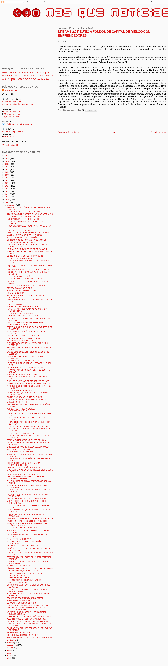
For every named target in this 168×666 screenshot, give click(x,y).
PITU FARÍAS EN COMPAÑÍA (19, 539)
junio (9, 653)
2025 (7, 158)
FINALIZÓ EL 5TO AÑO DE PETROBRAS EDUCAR (28, 381)
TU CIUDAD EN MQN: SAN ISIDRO (21, 242)
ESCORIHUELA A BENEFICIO (19, 230)
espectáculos (9, 75)
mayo (9, 655)
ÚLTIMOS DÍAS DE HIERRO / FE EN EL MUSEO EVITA (30, 519)
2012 (7, 194)
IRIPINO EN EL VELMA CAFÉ (19, 600)
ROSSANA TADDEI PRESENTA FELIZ (22, 474)
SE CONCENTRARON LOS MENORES (23, 528)
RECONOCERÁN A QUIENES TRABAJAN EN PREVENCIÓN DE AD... (25, 464)
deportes (23, 72)
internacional (26, 75)
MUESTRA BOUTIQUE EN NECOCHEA (23, 571)
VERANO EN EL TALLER (17, 402)
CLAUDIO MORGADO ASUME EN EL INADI (25, 397)
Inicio (114, 132)
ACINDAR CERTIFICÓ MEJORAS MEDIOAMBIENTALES (21, 410)
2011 (7, 197)
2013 (7, 191)
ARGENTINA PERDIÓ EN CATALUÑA (22, 307)
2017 (7, 180)
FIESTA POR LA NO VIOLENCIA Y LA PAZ (24, 212)
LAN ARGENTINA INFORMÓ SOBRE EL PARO (26, 400)
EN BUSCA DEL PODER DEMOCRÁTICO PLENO (27, 427)
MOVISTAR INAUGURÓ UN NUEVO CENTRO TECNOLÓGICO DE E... (26, 324)
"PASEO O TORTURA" (16, 304)
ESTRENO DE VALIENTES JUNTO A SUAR (25, 256)
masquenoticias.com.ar (13, 101)
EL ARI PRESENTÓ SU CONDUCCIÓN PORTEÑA (27, 605)
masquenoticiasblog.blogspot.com (18, 104)
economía (35, 72)
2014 (7, 188)
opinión (6, 79)
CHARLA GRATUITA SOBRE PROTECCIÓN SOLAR (28, 621)
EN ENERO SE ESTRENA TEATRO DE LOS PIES (27, 546)
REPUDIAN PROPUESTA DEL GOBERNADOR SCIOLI (29, 638)
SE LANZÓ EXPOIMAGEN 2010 (20, 341)
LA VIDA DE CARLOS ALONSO (20, 313)
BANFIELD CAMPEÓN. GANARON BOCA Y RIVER (28, 499)
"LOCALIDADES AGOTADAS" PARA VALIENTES (27, 286)
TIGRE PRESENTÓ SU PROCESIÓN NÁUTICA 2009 (29, 616)
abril (9, 658)
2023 (7, 164)
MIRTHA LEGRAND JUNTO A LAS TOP (23, 217)
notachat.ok (8, 136)
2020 (7, 172)
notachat (49, 76)
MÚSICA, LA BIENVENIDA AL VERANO (23, 374)
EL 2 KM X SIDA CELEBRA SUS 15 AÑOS (24, 580)
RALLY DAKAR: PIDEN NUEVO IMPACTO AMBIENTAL (29, 233)
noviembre (12, 640)
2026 (7, 156)
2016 (7, 183)
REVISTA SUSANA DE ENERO (19, 288)
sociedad (29, 79)
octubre (10, 643)
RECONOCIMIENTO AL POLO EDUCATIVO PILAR (28, 270)
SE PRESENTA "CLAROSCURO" (20, 390)
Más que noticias (13, 90)
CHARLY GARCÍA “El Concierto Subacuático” (25, 367)
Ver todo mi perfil (10, 145)
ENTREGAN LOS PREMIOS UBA (20, 433)
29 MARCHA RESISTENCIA (18, 566)
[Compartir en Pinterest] (96, 110)
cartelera (12, 72)
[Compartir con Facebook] (93, 110)
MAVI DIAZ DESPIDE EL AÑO (19, 277)
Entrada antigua (158, 132)
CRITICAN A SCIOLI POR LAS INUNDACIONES (26, 240)
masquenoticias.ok (12, 111)
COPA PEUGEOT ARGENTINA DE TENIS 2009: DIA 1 (29, 384)
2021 (7, 169)
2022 (7, 167)
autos (4, 73)
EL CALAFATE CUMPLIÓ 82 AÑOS (21, 603)
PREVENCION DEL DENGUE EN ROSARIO (25, 316)
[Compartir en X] (91, 110)
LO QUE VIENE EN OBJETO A (19, 258)
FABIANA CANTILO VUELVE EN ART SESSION (26, 440)
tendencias (43, 79)
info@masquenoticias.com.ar (18, 124)
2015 (7, 186)
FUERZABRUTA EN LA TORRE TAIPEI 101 (25, 219)
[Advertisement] (105, 122)
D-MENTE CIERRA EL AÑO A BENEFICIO (24, 467)
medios (40, 75)
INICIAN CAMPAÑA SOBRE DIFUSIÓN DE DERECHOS (30, 214)
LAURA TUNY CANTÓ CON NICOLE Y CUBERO (27, 521)
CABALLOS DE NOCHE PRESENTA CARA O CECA (28, 447)
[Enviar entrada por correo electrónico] (83, 110)
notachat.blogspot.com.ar (14, 131)
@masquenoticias (12, 116)
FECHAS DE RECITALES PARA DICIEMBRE (25, 598)
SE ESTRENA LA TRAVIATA (18, 633)
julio (9, 650)
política (16, 79)
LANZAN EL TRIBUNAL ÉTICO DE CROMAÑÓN (27, 249)
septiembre (12, 645)
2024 (7, 161)
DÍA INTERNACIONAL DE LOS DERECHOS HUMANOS (30, 568)
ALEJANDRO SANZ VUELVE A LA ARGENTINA (26, 619)
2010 (7, 199)
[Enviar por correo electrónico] (86, 110)
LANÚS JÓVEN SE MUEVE (18, 578)
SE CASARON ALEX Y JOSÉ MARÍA (22, 237)
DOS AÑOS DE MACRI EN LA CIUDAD (23, 361)
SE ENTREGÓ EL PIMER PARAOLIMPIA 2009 (26, 279)
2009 (7, 202)
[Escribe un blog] (88, 110)
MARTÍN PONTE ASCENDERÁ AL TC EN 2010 (26, 235)
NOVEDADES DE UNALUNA (18, 449)
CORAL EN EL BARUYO (17, 582)
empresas (47, 72)
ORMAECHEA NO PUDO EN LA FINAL (23, 635)
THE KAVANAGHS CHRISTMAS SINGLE (23, 338)
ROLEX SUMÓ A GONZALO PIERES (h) (23, 336)
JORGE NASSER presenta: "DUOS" (21, 291)
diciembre (11, 205)
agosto (10, 648)
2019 (7, 175)
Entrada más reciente (68, 132)
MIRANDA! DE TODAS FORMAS (20, 452)
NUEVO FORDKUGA (15, 293)
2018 (7, 178)
